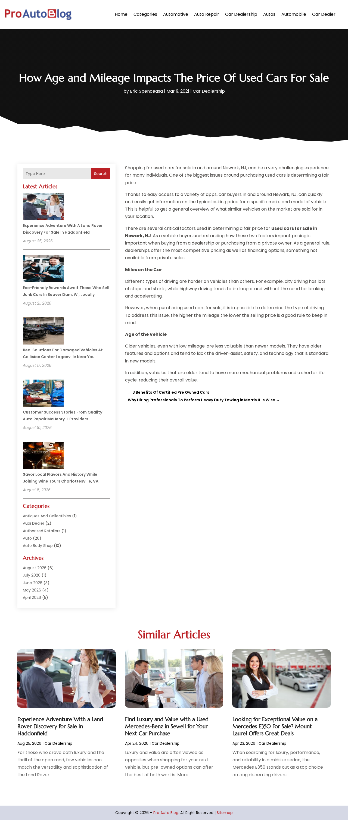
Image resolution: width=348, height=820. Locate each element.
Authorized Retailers (41, 531)
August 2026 (34, 568)
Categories (145, 14)
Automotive (175, 14)
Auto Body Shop (38, 545)
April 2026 (32, 597)
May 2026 (32, 590)
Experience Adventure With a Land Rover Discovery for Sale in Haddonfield (60, 726)
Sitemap (225, 812)
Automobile (293, 14)
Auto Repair (206, 14)
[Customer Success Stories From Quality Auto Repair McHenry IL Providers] (43, 394)
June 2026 (32, 583)
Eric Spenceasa (146, 91)
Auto (27, 538)
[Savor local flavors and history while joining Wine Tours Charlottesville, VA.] (43, 456)
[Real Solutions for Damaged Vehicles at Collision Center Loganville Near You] (43, 331)
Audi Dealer (33, 523)
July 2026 (32, 575)
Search (100, 173)
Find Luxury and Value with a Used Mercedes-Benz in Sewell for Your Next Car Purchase (167, 726)
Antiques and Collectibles (47, 516)
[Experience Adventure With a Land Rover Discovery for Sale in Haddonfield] (43, 207)
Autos (269, 14)
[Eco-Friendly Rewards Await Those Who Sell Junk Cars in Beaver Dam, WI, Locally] (43, 269)
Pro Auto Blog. (166, 812)
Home (121, 14)
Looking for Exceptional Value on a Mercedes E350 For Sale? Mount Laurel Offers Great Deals (275, 726)
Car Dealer (323, 14)
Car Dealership (241, 14)
